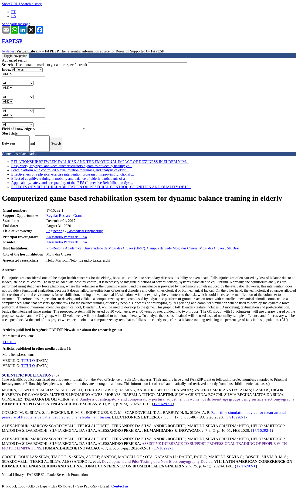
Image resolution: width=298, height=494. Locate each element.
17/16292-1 (163, 404)
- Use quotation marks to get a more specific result (45, 65)
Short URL (10, 4)
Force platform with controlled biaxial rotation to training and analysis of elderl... (70, 170)
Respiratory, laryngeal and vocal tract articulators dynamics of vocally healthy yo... (71, 166)
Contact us (119, 486)
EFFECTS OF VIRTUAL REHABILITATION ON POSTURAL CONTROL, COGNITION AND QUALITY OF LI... (101, 187)
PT (13, 12)
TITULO (9, 342)
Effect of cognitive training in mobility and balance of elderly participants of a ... (70, 178)
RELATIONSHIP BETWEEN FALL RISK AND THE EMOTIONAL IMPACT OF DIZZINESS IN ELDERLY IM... (100, 162)
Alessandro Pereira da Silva (66, 237)
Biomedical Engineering (85, 231)
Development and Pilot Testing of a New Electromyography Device (157, 461)
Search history (31, 4)
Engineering (55, 231)
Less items (26, 336)
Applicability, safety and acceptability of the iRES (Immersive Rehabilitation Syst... (72, 183)
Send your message (16, 24)
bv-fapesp (9, 51)
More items (10, 336)
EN (13, 16)
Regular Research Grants (64, 216)
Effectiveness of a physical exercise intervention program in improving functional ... (72, 174)
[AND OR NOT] (7, 74)
